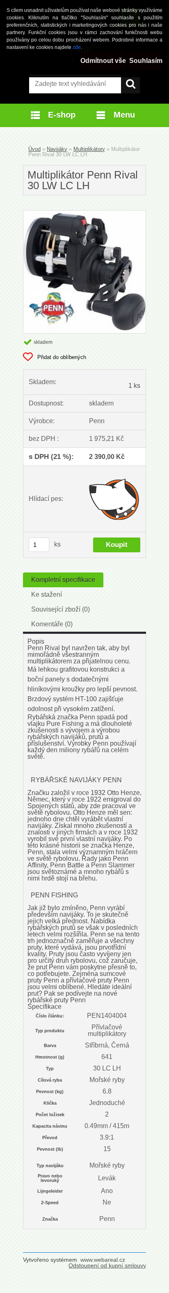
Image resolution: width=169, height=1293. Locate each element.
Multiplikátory (89, 149)
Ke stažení (46, 594)
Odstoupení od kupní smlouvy (107, 1265)
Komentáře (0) (52, 624)
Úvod (34, 149)
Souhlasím (145, 60)
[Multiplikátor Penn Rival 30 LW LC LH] (84, 213)
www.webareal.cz (102, 1259)
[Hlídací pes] (114, 498)
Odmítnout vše (103, 60)
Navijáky (57, 149)
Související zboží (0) (60, 609)
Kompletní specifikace (63, 579)
